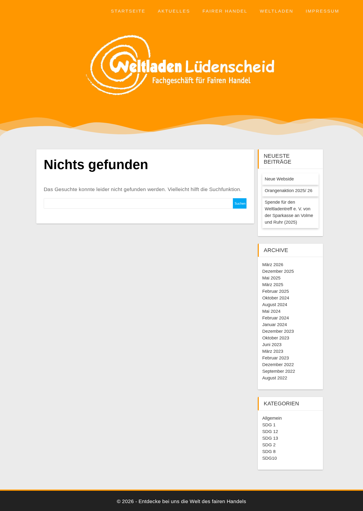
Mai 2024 (271, 311)
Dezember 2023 (278, 331)
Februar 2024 (275, 317)
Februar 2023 (275, 357)
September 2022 (278, 371)
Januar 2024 (274, 324)
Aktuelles (174, 11)
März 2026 (272, 264)
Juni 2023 (272, 344)
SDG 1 (269, 424)
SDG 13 (270, 438)
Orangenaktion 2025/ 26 (288, 190)
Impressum (322, 11)
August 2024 (274, 304)
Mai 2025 (271, 277)
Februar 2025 (275, 291)
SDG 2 (269, 444)
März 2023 (272, 351)
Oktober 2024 (275, 297)
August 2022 (274, 377)
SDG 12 (270, 431)
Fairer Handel (224, 11)
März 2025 (272, 284)
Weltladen (276, 11)
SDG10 (269, 458)
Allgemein (272, 418)
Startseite (128, 11)
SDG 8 (269, 451)
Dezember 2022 (278, 364)
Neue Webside (279, 179)
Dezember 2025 (278, 271)
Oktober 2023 (275, 337)
